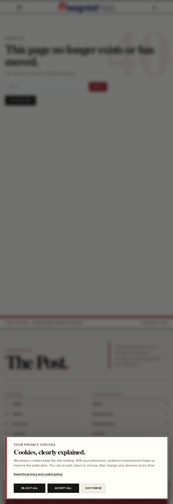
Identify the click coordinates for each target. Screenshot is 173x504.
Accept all (63, 488)
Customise (93, 488)
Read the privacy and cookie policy (38, 474)
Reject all (29, 488)
